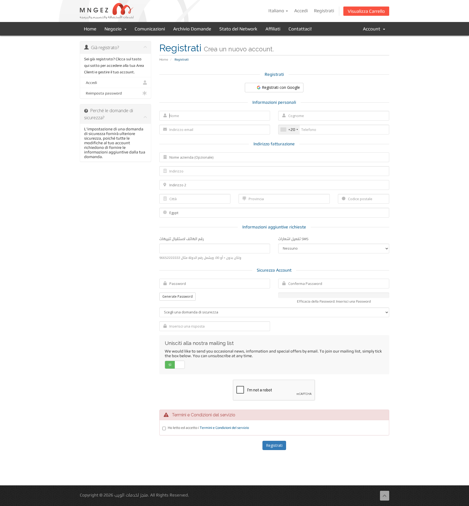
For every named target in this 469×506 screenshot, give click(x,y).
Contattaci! (300, 29)
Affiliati (272, 29)
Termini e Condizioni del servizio (224, 428)
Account (372, 29)
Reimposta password (103, 93)
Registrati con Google (280, 87)
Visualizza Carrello (366, 11)
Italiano (276, 10)
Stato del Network (238, 29)
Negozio (114, 29)
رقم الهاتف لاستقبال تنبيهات (181, 239)
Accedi (301, 10)
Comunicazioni (150, 29)
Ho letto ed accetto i (208, 428)
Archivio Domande (192, 29)
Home (90, 29)
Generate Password (177, 296)
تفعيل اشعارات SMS (293, 239)
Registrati (324, 10)
